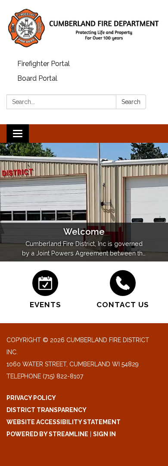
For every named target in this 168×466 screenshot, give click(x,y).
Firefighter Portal (43, 64)
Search (130, 101)
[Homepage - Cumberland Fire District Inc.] (84, 28)
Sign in (104, 434)
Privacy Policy (31, 397)
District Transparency (46, 409)
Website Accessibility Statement (63, 422)
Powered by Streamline (47, 434)
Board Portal (37, 78)
